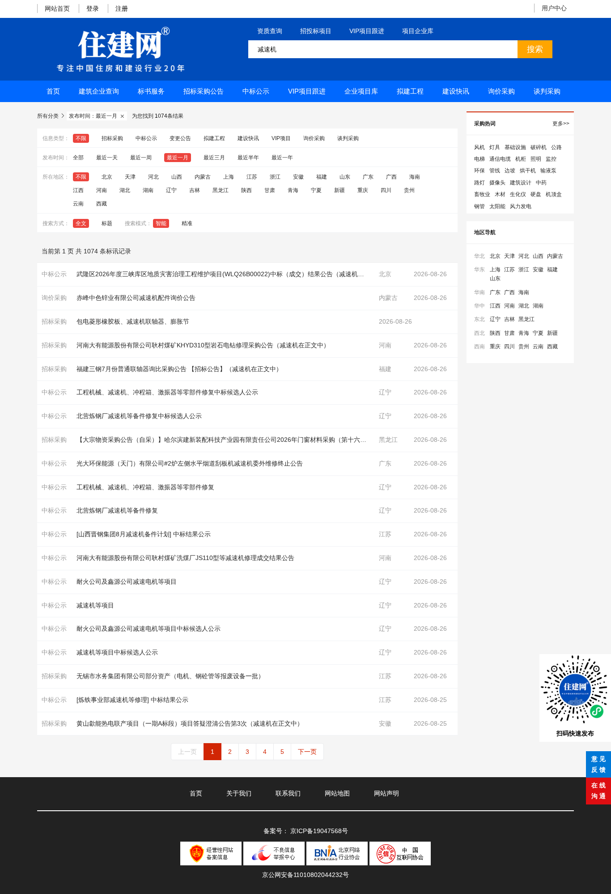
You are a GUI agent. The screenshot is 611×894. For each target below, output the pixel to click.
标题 (107, 223)
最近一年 (282, 157)
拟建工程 (410, 91)
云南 (78, 204)
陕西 (246, 190)
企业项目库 (361, 91)
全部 (78, 157)
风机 (479, 147)
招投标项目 (315, 30)
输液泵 (548, 170)
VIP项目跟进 (366, 30)
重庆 (362, 190)
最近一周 (141, 157)
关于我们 (238, 793)
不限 (81, 138)
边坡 (510, 170)
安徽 (298, 177)
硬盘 (535, 194)
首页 (53, 91)
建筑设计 (520, 183)
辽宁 (171, 190)
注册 (121, 8)
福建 (321, 177)
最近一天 (107, 157)
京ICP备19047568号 (319, 830)
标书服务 (151, 91)
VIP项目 (281, 138)
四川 (386, 190)
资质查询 (269, 30)
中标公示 (255, 91)
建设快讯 (455, 91)
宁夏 (316, 190)
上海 (228, 177)
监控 (551, 159)
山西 (176, 177)
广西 (391, 177)
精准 (187, 223)
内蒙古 (203, 177)
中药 (541, 183)
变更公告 (180, 138)
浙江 (275, 177)
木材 (500, 194)
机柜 (520, 159)
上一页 (187, 751)
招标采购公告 (203, 91)
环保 (479, 170)
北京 (107, 177)
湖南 (148, 190)
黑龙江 (220, 190)
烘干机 (528, 170)
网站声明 (386, 793)
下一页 (307, 751)
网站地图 (337, 793)
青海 (293, 190)
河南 (101, 190)
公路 (556, 147)
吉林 (194, 190)
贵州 (409, 190)
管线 (494, 170)
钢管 (479, 206)
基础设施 (515, 147)
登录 (92, 8)
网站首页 (57, 8)
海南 (414, 177)
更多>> (560, 123)
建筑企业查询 (99, 91)
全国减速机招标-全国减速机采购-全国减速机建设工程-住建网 (120, 49)
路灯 (479, 183)
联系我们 (288, 793)
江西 (78, 190)
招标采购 (112, 138)
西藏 (101, 204)
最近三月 (214, 157)
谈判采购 (547, 91)
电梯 (479, 159)
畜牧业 (482, 194)
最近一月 (177, 157)
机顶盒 (554, 194)
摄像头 (497, 183)
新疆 (339, 190)
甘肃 (269, 190)
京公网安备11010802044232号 (305, 874)
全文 (81, 223)
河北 (153, 177)
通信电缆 (500, 159)
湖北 (124, 190)
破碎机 (538, 147)
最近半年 (248, 157)
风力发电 (520, 206)
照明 (535, 159)
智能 (161, 223)
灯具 (494, 147)
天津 (130, 177)
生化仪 (518, 194)
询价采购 (501, 91)
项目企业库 (417, 30)
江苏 (251, 177)
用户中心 (554, 8)
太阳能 (497, 206)
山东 (344, 177)
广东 (368, 177)
